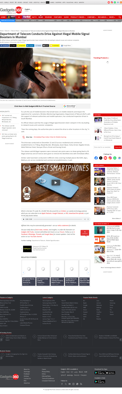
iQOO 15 (2, 316)
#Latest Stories (5, 351)
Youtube (69, 383)
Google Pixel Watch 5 (67, 305)
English (63, 372)
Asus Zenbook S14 (5, 314)
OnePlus (99, 312)
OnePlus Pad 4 (24, 307)
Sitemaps (27, 371)
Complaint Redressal (48, 381)
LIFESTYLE (36, 2)
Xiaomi (112, 314)
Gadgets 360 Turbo (27, 232)
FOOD (30, 2)
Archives (26, 376)
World (6, 2)
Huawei (85, 312)
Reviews (48, 17)
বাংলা (72, 372)
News (41, 17)
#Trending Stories (6, 333)
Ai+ (84, 300)
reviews (45, 230)
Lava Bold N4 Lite (47, 312)
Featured (97, 115)
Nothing (99, 307)
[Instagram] (110, 158)
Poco (98, 316)
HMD (84, 307)
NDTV (1, 2)
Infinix (85, 314)
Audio (65, 20)
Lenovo (99, 303)
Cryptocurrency (24, 312)
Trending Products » (101, 58)
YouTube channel (36, 236)
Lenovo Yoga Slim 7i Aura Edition (9, 321)
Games (52, 2)
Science (102, 20)
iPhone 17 (23, 316)
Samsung (112, 303)
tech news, (39, 230)
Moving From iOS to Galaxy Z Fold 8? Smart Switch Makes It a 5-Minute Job (112, 138)
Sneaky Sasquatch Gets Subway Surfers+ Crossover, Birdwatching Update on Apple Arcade (47, 356)
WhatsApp (31, 234)
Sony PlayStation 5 (25, 300)
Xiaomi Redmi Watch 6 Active (70, 303)
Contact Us (27, 378)
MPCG (76, 2)
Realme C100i (47, 310)
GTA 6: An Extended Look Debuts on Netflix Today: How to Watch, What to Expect (16, 338)
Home (3, 17)
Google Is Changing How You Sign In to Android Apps (16, 355)
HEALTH (43, 2)
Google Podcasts (57, 213)
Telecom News (15, 31)
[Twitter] (100, 158)
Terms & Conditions (48, 378)
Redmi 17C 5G (47, 316)
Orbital (63, 211)
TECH (47, 2)
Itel (84, 319)
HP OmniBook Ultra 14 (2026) (28, 314)
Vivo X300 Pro (4, 319)
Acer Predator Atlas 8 (68, 312)
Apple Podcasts (47, 213)
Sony (111, 307)
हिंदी (16, 2)
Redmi (112, 300)
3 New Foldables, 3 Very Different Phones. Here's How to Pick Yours (112, 130)
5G (117, 20)
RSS (67, 213)
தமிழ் (76, 372)
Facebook (24, 234)
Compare (91, 17)
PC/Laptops (76, 20)
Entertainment (49, 20)
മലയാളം (70, 375)
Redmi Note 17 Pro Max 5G (50, 305)
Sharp (111, 305)
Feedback (27, 374)
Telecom (26, 20)
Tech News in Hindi (100, 224)
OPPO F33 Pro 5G (25, 310)
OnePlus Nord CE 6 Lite (26, 305)
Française (84, 375)
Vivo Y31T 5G (46, 307)
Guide (66, 17)
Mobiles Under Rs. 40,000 (7, 310)
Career (44, 369)
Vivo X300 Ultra (4, 312)
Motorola (99, 305)
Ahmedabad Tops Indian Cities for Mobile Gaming (50, 137)
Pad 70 (64, 300)
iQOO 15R (3, 323)
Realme (99, 319)
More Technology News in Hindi (110, 267)
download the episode (76, 213)
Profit (12, 2)
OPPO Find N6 (4, 307)
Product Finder (77, 17)
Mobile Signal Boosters (52, 240)
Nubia (98, 310)
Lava (98, 300)
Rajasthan (70, 2)
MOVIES (20, 2)
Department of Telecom (38, 240)
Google (85, 305)
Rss (81, 383)
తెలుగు (81, 372)
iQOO (84, 316)
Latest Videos (99, 165)
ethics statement (63, 225)
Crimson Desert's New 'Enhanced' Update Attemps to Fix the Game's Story (47, 338)
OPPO (98, 314)
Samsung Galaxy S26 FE (49, 303)
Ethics (44, 374)
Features (58, 17)
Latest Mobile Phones (26, 323)
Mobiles (18, 20)
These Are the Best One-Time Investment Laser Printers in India (77, 337)
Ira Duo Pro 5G (47, 323)
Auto (34, 17)
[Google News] (119, 158)
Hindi (67, 372)
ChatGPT (2, 305)
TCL (111, 310)
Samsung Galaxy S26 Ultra (7, 300)
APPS (63, 2)
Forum (62, 232)
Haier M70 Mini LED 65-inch (69, 307)
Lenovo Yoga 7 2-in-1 (49, 319)
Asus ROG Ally (66, 314)
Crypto (59, 20)
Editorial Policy (46, 376)
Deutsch (76, 375)
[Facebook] (96, 158)
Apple (85, 303)
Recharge (102, 17)
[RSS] (121, 2)
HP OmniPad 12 (24, 303)
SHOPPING (58, 2)
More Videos (116, 218)
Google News (49, 234)
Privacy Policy (46, 371)
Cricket (25, 2)
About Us (27, 369)
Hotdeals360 (86, 20)
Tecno (111, 312)
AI (19, 17)
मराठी (85, 372)
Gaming (40, 20)
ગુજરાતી (63, 375)
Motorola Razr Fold (5, 303)
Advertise (27, 383)
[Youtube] (105, 158)
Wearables (110, 20)
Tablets (95, 20)
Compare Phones (25, 325)
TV (70, 20)
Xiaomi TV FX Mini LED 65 (69, 310)
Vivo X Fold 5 (3, 326)
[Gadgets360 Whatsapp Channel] (114, 158)
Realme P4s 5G (47, 314)
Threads (38, 234)
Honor (85, 310)
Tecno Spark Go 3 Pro (49, 300)
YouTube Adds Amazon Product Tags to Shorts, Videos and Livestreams (79, 355)
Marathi (81, 2)
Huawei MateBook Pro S (49, 321)
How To (33, 20)
